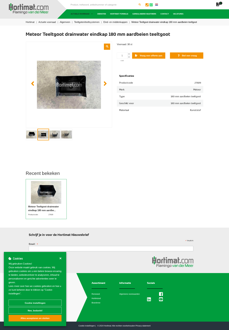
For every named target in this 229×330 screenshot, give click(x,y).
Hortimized (96, 298)
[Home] (29, 8)
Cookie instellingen (35, 303)
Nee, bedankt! (35, 310)
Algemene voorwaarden (129, 294)
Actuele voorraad (80, 14)
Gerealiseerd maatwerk (144, 14)
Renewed (96, 294)
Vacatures (178, 14)
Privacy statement (143, 326)
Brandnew (96, 303)
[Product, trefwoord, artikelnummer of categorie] (139, 4)
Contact (164, 14)
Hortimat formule (119, 14)
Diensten (101, 14)
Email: (33, 244)
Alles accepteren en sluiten (35, 318)
